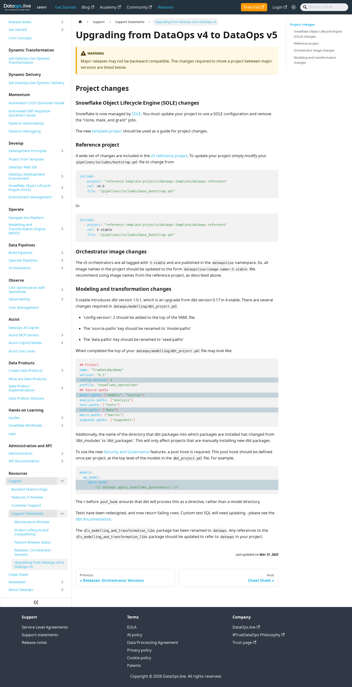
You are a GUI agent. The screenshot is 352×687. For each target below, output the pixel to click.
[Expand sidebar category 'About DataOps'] (62, 590)
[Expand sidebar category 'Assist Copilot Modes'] (62, 343)
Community (137, 7)
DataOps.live (244, 627)
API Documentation (24, 461)
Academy (108, 7)
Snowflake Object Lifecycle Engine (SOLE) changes (318, 34)
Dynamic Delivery (25, 74)
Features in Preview (27, 497)
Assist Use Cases (22, 351)
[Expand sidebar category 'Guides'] (62, 418)
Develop (16, 143)
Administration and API (30, 445)
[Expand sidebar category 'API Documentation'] (62, 461)
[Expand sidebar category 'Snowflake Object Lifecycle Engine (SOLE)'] (62, 187)
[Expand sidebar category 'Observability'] (62, 299)
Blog (86, 7)
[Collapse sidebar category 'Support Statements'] (62, 513)
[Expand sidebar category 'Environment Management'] (62, 197)
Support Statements (27, 513)
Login (278, 7)
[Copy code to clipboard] (272, 176)
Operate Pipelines (23, 260)
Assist (14, 319)
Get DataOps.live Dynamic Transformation (29, 60)
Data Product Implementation (21, 388)
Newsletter (17, 582)
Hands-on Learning (26, 410)
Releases (166, 7)
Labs (12, 433)
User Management (24, 307)
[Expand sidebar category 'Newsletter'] (62, 582)
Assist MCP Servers (24, 335)
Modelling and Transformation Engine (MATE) (27, 228)
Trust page (242, 642)
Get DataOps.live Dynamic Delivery (36, 82)
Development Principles (28, 151)
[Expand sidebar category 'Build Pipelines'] (62, 253)
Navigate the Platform (26, 217)
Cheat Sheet (18, 574)
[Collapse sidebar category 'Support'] (62, 481)
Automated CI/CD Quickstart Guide (36, 103)
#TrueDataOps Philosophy (256, 634)
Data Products (22, 363)
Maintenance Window (31, 522)
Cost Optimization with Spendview (27, 289)
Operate (16, 209)
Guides (14, 417)
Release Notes (20, 22)
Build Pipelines (21, 252)
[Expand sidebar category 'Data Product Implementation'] (62, 388)
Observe (16, 280)
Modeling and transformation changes (315, 60)
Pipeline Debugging (25, 131)
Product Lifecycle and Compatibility (31, 532)
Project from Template (26, 159)
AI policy (134, 634)
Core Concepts (20, 38)
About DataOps (21, 589)
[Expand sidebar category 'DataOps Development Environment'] (62, 176)
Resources (18, 473)
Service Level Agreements (45, 627)
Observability (19, 299)
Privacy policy (139, 650)
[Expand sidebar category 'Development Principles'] (62, 151)
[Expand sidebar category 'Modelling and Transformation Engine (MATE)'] (62, 229)
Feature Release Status (32, 542)
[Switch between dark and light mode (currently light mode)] (293, 7)
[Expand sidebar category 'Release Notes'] (62, 22)
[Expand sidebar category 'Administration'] (62, 453)
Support (15, 481)
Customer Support (26, 505)
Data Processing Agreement (152, 642)
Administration (21, 453)
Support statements (40, 634)
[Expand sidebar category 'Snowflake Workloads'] (62, 425)
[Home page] (80, 22)
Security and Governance (126, 451)
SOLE (136, 113)
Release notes (34, 642)
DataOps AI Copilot (24, 327)
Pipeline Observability (26, 123)
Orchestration (20, 268)
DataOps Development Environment (27, 176)
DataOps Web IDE (23, 167)
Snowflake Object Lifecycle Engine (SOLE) (30, 187)
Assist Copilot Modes (25, 342)
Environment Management (30, 197)
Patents (134, 665)
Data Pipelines (22, 245)
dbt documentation (93, 519)
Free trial (252, 7)
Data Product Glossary (26, 398)
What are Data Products (28, 379)
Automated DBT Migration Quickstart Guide (30, 113)
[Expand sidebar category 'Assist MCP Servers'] (62, 335)
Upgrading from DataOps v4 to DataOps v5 (39, 564)
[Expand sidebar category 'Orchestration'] (62, 268)
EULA (131, 627)
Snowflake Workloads (25, 425)
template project (107, 131)
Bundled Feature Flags (29, 489)
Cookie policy (139, 657)
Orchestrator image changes (314, 50)
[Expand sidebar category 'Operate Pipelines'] (62, 260)
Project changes (302, 24)
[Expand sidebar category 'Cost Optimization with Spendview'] (62, 289)
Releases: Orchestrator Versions (32, 552)
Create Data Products (26, 370)
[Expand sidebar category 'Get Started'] (62, 30)
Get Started (65, 7)
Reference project (306, 43)
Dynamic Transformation (31, 50)
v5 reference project (169, 155)
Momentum (19, 94)
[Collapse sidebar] (36, 602)
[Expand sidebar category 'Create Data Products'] (62, 370)
